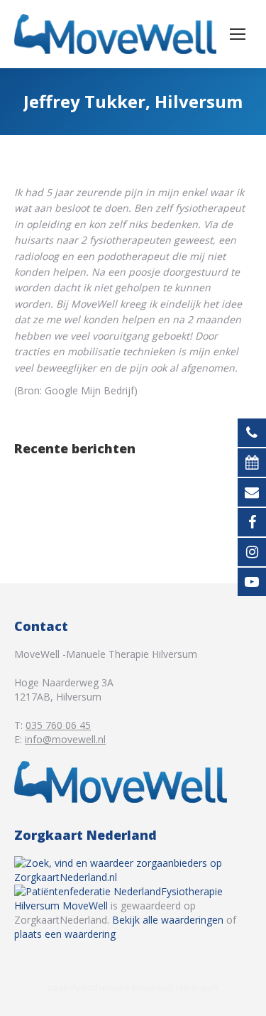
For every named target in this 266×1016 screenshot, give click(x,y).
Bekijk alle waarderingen (167, 919)
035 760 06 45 (58, 725)
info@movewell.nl (65, 739)
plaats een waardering (65, 934)
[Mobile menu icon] (237, 34)
